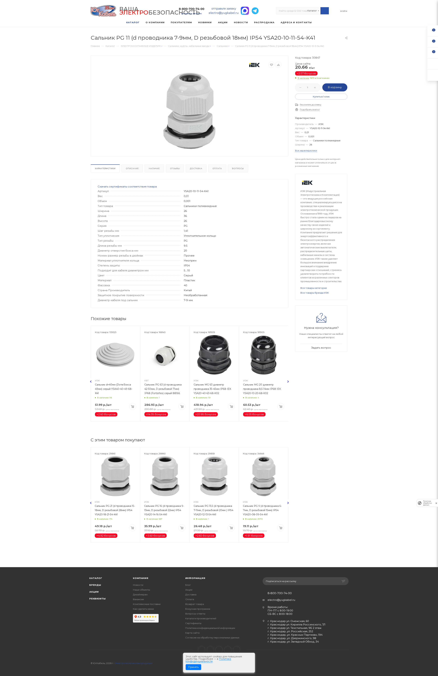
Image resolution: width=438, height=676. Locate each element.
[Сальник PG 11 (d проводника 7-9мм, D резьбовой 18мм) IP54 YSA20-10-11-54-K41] (189, 111)
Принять (193, 667)
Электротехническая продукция (133, 663)
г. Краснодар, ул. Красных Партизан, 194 (295, 634)
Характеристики (105, 168)
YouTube (219, 649)
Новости (138, 585)
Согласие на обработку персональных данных (212, 637)
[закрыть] (436, 503)
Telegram (210, 649)
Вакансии (138, 599)
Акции (94, 591)
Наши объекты (141, 589)
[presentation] (90, 381)
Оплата (217, 168)
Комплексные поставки (146, 604)
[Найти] (324, 10)
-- (433, 30)
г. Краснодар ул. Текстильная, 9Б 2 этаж (294, 628)
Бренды (95, 585)
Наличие (154, 168)
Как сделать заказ (143, 608)
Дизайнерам (140, 594)
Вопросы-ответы (195, 613)
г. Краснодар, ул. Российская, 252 (290, 631)
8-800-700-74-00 (191, 9)
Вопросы (238, 168)
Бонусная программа (197, 608)
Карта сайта (192, 632)
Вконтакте (201, 649)
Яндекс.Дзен (236, 649)
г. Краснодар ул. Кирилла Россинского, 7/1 (296, 624)
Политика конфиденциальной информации (210, 628)
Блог (188, 585)
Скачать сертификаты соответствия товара (127, 186)
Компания (140, 578)
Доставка (196, 168)
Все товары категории (313, 288)
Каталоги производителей (200, 618)
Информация (195, 578)
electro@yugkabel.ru (281, 599)
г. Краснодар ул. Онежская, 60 (288, 621)
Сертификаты (193, 623)
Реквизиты (97, 598)
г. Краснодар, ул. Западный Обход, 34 (293, 641)
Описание (132, 168)
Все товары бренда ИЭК (314, 292)
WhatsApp (227, 649)
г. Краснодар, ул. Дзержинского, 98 (292, 638)
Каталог (95, 578)
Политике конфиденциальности (208, 660)
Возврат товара (194, 604)
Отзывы (175, 168)
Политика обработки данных (427, 503)
